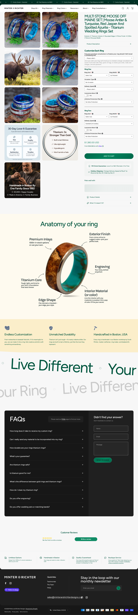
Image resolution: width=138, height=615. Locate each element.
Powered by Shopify (31, 608)
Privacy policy (15, 611)
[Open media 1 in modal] (22, 30)
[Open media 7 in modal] (22, 143)
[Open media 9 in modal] (22, 180)
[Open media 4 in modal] (60, 67)
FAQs (63, 419)
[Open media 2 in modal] (60, 30)
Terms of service (24, 611)
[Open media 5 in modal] (22, 105)
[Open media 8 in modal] (60, 143)
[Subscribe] (118, 588)
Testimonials (51, 581)
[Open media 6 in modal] (60, 105)
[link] (24, 328)
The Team (50, 585)
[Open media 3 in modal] (22, 67)
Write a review (86, 539)
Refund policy (8, 611)
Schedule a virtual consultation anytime (119, 562)
